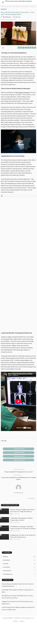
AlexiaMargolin (7, 17)
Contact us (15, 621)
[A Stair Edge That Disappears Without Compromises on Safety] (4, 520)
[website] (2, 498)
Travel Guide (19, 567)
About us (22, 621)
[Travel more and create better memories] (18, 1)
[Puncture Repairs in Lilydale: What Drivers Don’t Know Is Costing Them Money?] (4, 511)
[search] (34, 2)
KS (5, 440)
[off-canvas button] (3, 2)
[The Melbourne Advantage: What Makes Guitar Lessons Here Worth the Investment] (4, 528)
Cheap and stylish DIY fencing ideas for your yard (18, 472)
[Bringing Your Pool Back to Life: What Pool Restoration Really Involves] (4, 537)
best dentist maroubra (23, 92)
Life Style (19, 563)
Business (4, 9)
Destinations (19, 560)
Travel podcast (19, 570)
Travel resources (19, 574)
